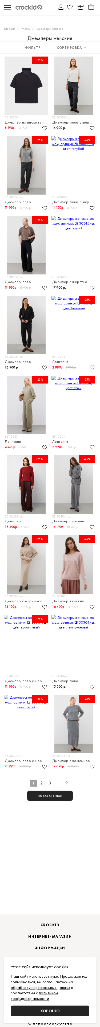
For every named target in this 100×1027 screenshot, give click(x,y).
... (58, 783)
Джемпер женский (68, 601)
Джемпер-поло (18, 202)
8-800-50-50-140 (53, 1023)
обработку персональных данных (40, 987)
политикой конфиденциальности (34, 995)
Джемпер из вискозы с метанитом (27, 122)
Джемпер (13, 521)
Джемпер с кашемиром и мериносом (74, 761)
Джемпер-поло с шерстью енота (27, 681)
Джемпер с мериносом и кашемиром (74, 521)
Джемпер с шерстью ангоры (74, 282)
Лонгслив (60, 362)
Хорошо (50, 1011)
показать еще (50, 796)
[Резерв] (80, 7)
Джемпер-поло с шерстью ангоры (74, 122)
